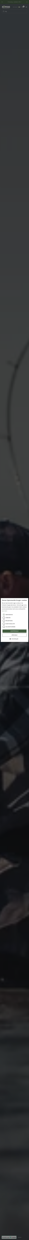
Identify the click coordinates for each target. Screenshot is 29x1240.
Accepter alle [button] (14, 631)
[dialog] (14, 620)
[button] (14, 639)
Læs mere (4, 611)
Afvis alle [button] (14, 635)
